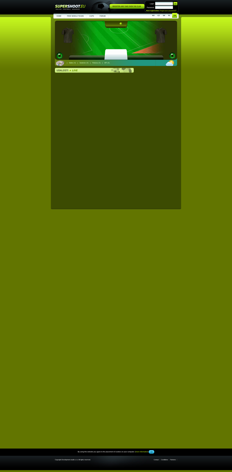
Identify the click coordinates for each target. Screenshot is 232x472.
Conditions (164, 459)
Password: (150, 7)
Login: (152, 4)
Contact (156, 459)
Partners (173, 459)
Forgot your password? (168, 11)
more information (141, 60)
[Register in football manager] (127, 8)
